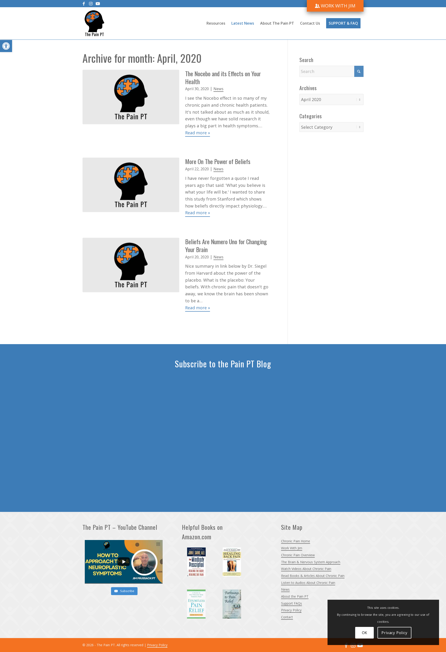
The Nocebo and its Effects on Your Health (223, 77)
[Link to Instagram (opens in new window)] (90, 3)
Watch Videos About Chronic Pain (306, 568)
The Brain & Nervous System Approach (310, 562)
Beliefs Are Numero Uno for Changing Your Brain (226, 245)
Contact (287, 617)
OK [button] (364, 632)
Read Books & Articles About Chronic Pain (312, 575)
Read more (197, 132)
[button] (6, 46)
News (218, 88)
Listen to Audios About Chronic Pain (308, 582)
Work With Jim (291, 548)
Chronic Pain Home (295, 541)
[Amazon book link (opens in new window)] (199, 564)
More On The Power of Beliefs (217, 161)
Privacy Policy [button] (394, 632)
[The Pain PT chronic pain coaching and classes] (94, 23)
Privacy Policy (291, 610)
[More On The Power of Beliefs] (130, 187)
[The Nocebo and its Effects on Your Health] (130, 103)
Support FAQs (291, 603)
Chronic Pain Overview (298, 555)
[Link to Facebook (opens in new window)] (83, 3)
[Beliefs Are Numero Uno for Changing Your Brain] (130, 275)
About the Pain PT (294, 596)
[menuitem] (335, 6)
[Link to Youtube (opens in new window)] (97, 3)
